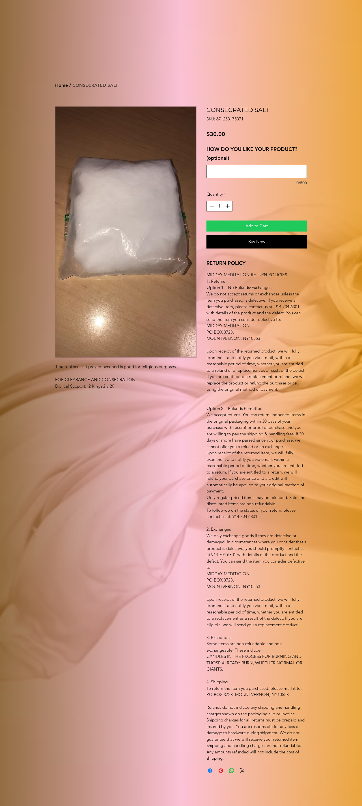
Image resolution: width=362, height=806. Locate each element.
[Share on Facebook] (210, 770)
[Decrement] (211, 206)
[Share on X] (242, 770)
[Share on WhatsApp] (231, 770)
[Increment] (228, 206)
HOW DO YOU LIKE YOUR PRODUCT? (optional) (251, 153)
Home (61, 85)
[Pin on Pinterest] (220, 770)
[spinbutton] (219, 206)
